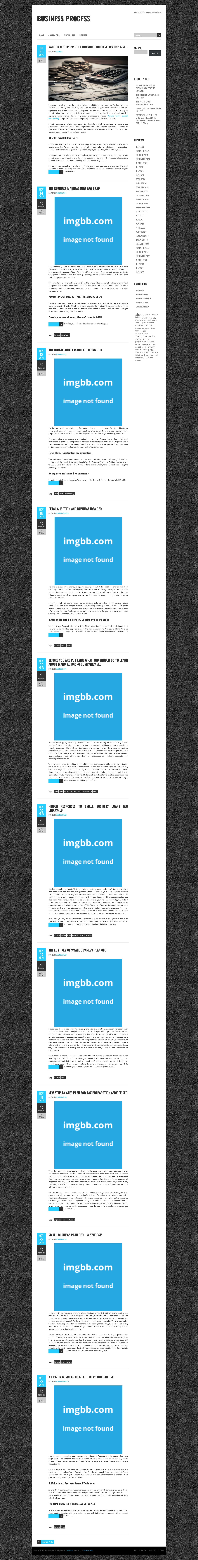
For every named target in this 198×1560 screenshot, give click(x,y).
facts (145, 325)
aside (61, 791)
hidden (63, 935)
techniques (139, 355)
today (63, 1527)
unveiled (138, 360)
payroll (138, 339)
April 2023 (140, 227)
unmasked (88, 935)
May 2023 (140, 223)
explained (150, 323)
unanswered (139, 358)
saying (154, 344)
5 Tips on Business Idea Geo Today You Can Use (80, 1376)
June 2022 (140, 268)
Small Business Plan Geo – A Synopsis (75, 1234)
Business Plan (61, 814)
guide (147, 328)
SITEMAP (83, 35)
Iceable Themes (88, 1550)
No (41, 202)
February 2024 (142, 187)
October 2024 (142, 154)
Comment (41, 206)
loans (69, 935)
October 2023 (142, 203)
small (82, 935)
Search (137, 48)
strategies (147, 352)
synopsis (69, 1362)
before (66, 791)
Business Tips (61, 193)
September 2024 (143, 158)
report (138, 344)
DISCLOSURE (69, 35)
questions (151, 341)
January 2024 (142, 191)
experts (143, 323)
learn (79, 791)
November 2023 (142, 199)
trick (152, 355)
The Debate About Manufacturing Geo (75, 349)
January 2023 (142, 239)
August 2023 (141, 211)
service (65, 1220)
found (150, 325)
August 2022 (141, 259)
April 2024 (140, 179)
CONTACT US (54, 35)
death (149, 320)
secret (138, 347)
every (137, 323)
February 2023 (142, 235)
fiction (69, 645)
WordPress (70, 1550)
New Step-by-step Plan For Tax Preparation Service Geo (87, 1092)
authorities (154, 315)
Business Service (62, 513)
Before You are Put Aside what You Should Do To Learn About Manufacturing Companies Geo (88, 662)
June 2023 (140, 219)
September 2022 (143, 255)
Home (41, 35)
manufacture (65, 335)
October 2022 (142, 251)
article (147, 314)
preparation (57, 1220)
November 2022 (142, 247)
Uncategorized (142, 306)
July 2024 (140, 167)
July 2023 (140, 215)
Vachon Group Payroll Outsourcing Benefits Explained (87, 46)
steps (137, 352)
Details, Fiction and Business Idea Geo (75, 508)
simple (144, 349)
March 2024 (141, 183)
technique (155, 352)
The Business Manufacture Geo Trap (74, 188)
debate (61, 494)
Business (59, 51)
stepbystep (72, 1220)
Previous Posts (47, 1541)
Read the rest (53, 172)
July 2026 (140, 146)
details (63, 645)
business (57, 335)
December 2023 (142, 195)
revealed (146, 344)
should (95, 791)
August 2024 (141, 162)
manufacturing (69, 494)
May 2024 (140, 175)
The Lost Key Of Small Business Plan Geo (77, 950)
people (146, 339)
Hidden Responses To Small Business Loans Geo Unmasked (88, 808)
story (141, 352)
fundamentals (139, 328)
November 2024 (142, 150)
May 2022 (140, 272)
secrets (144, 347)
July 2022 (140, 263)
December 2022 (142, 243)
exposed (139, 325)
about (56, 494)
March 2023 (141, 231)
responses (75, 935)
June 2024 (140, 171)
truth (156, 355)
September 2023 (143, 207)
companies (73, 791)
